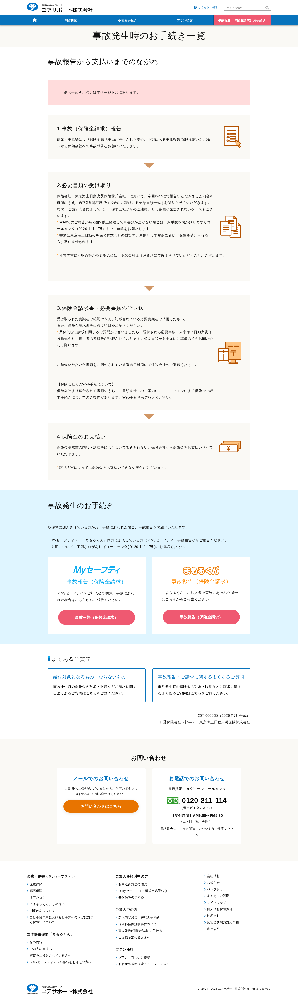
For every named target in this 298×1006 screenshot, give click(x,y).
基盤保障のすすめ (131, 897)
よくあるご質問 (208, 7)
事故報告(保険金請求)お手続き (140, 930)
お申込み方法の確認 (132, 884)
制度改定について (42, 910)
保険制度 (70, 20)
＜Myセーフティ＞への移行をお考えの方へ (61, 962)
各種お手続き (127, 20)
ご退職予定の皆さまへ (134, 937)
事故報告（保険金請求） (96, 617)
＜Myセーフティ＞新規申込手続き (143, 891)
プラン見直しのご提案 (134, 957)
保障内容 (36, 942)
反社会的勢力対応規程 (223, 922)
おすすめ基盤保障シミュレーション (144, 964)
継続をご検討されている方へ (50, 955)
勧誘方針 (213, 915)
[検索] (267, 7)
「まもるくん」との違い (47, 904)
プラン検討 (185, 20)
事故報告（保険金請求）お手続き (242, 20)
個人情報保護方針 (220, 909)
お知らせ (213, 882)
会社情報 (213, 876)
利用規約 (213, 929)
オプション (38, 897)
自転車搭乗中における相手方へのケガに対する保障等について (62, 920)
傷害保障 (36, 891)
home (35, 20)
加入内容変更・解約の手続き (139, 917)
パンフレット (216, 889)
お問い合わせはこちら (101, 806)
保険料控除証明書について (137, 924)
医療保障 (36, 884)
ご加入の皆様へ (41, 948)
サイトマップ (216, 902)
